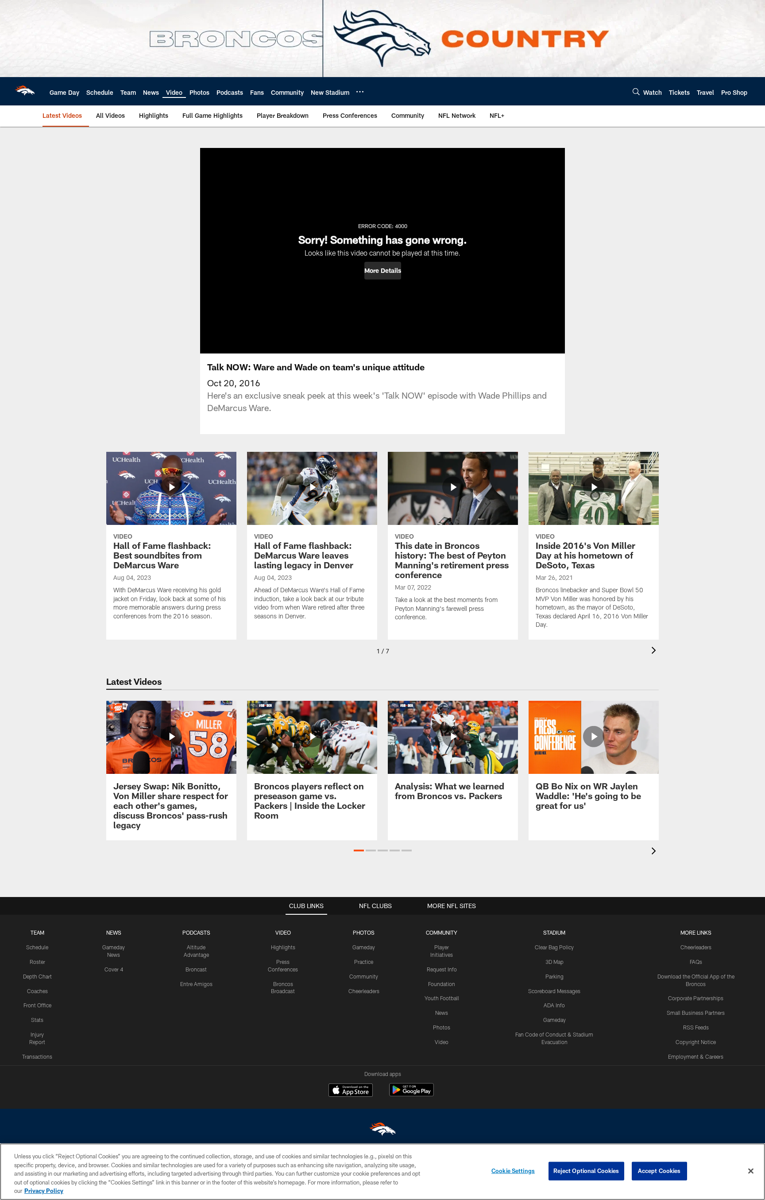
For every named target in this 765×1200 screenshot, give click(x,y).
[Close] (751, 1171)
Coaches (37, 991)
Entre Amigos (196, 984)
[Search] (636, 91)
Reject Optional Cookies (586, 1170)
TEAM (37, 932)
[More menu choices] (359, 91)
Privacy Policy (43, 1190)
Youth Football (442, 998)
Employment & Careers (695, 1056)
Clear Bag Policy (554, 947)
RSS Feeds (696, 1027)
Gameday (363, 947)
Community (363, 976)
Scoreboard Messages (554, 991)
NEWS (113, 932)
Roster (37, 962)
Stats (37, 1020)
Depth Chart (37, 976)
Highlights (283, 947)
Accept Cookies (659, 1170)
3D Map (554, 962)
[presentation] (655, 651)
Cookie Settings (513, 1170)
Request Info (442, 969)
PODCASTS (196, 932)
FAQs (696, 962)
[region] (382, 1171)
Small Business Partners (696, 1013)
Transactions (37, 1056)
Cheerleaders (363, 991)
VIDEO (283, 932)
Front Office (37, 1005)
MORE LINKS (695, 932)
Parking (554, 976)
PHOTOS (364, 932)
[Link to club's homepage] (24, 91)
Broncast (196, 969)
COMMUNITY (441, 932)
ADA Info (554, 1005)
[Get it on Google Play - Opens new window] (411, 1094)
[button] (382, 271)
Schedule (37, 947)
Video (441, 1042)
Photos (441, 1027)
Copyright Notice (696, 1042)
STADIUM (554, 932)
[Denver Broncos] (382, 1131)
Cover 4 (113, 969)
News (441, 1013)
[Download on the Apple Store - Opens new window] (350, 1091)
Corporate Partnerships (695, 998)
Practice (363, 962)
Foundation (441, 984)
